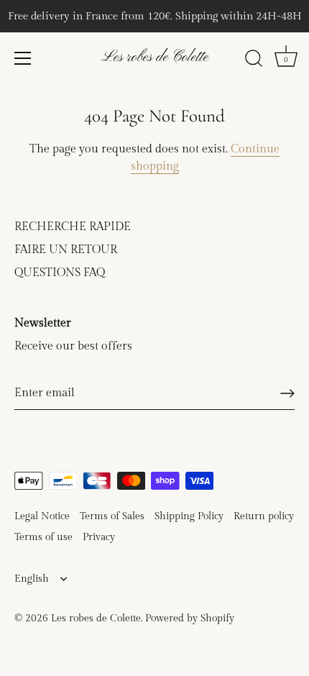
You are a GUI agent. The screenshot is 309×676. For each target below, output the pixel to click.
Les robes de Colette (154, 57)
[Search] (253, 60)
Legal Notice (42, 516)
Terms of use (43, 537)
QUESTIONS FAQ (59, 273)
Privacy (99, 537)
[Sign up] (287, 393)
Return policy (264, 516)
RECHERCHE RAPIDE (72, 227)
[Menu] (23, 58)
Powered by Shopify (189, 618)
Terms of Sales (112, 516)
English (31, 579)
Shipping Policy (188, 516)
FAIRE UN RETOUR (65, 250)
